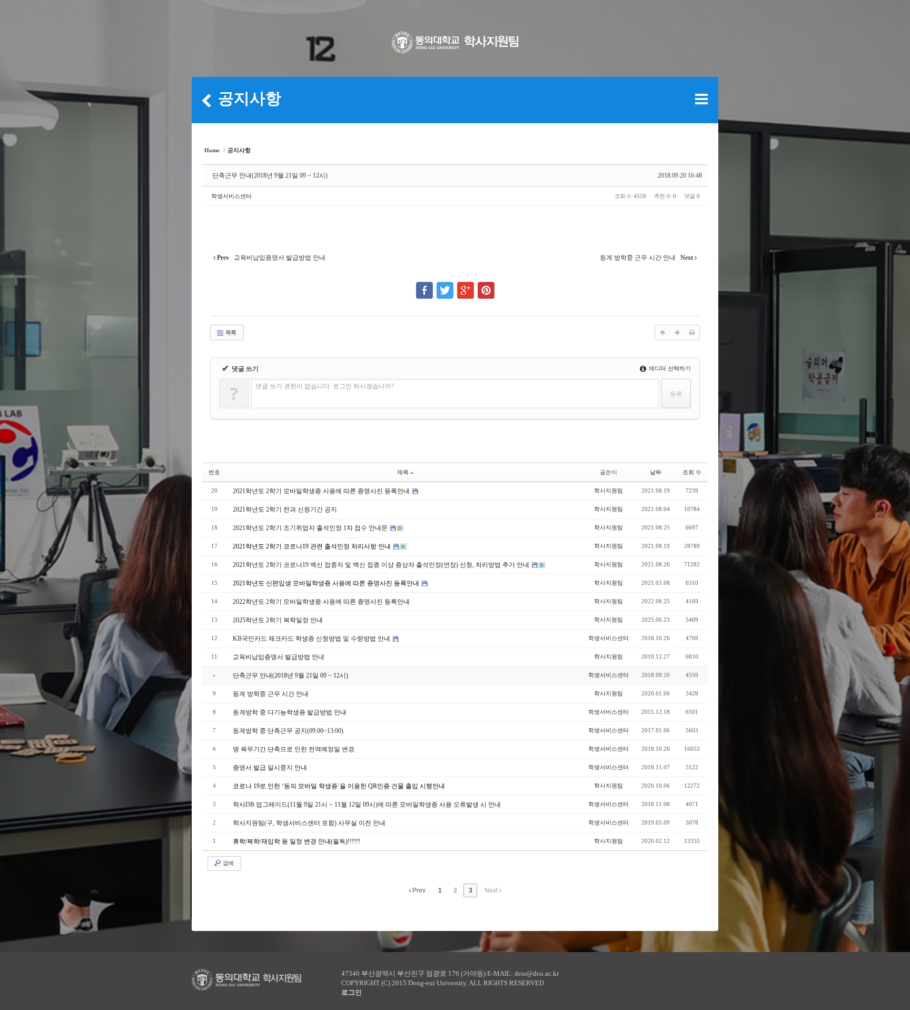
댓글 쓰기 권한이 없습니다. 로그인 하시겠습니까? (324, 386)
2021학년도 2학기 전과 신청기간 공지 (285, 509)
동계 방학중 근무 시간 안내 (271, 694)
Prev (418, 890)
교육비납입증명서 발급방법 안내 (278, 657)
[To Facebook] (424, 285)
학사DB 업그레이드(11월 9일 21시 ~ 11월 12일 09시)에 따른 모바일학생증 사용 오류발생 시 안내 (367, 804)
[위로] (662, 332)
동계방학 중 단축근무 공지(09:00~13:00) (288, 730)
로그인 (351, 992)
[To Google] (465, 285)
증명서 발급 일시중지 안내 (270, 767)
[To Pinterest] (486, 285)
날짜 (655, 472)
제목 (403, 472)
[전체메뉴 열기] (701, 99)
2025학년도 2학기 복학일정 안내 (278, 620)
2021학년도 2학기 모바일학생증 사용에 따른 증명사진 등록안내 (322, 491)
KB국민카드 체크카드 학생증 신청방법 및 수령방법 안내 (312, 638)
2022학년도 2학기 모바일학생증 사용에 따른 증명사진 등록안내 (321, 601)
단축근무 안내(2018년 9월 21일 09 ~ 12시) (270, 175)
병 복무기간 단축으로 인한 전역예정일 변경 (293, 749)
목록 (230, 332)
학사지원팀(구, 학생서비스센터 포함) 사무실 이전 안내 (309, 823)
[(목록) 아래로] (677, 332)
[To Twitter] (445, 285)
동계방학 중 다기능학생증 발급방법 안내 (290, 712)
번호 (214, 472)
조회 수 (691, 472)
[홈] (206, 100)
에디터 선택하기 (669, 368)
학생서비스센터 (231, 196)
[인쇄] (692, 332)
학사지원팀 (608, 490)
